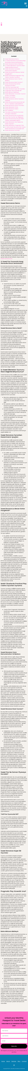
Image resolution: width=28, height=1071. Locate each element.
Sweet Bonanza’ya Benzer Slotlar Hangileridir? (14, 73)
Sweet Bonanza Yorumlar (12, 130)
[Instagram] (26, 6)
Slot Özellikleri (9, 110)
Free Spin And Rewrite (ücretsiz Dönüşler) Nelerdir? (14, 113)
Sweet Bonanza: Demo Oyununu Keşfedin (14, 99)
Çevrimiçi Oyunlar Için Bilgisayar (14, 117)
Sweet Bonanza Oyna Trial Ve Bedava (13, 79)
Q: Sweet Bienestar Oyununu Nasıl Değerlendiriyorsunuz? (15, 66)
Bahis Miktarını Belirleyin (12, 92)
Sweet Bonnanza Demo (12, 59)
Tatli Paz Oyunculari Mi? (12, 87)
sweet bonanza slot (6, 258)
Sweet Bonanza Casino (11, 109)
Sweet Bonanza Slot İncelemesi (14, 115)
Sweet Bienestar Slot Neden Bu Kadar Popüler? (14, 123)
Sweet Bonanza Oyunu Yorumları (14, 105)
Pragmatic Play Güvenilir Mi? (13, 90)
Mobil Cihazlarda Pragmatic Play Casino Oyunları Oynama (14, 76)
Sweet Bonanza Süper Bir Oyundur (15, 89)
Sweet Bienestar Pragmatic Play (14, 125)
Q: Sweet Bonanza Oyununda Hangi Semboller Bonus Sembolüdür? (15, 61)
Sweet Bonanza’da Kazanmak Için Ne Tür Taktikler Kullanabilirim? (15, 103)
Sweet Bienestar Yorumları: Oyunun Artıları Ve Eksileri (15, 94)
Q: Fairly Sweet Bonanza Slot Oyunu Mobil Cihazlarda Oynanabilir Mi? (15, 128)
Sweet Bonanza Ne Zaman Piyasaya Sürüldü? (12, 84)
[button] (25, 3)
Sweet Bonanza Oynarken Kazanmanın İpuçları (12, 69)
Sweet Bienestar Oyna (11, 107)
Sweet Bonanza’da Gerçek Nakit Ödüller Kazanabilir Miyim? (14, 119)
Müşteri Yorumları (10, 97)
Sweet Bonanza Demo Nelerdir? (14, 64)
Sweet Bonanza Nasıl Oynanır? (14, 82)
